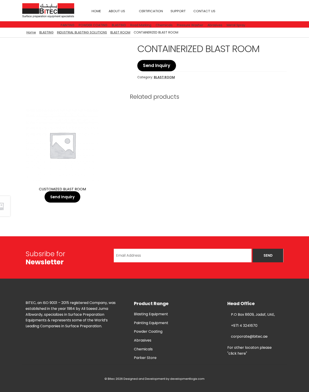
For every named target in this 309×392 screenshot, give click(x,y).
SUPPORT (178, 11)
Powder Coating (148, 331)
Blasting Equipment (151, 314)
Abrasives (142, 340)
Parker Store (145, 357)
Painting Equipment (151, 322)
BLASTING (46, 32)
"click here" (237, 353)
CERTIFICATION (151, 11)
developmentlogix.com (187, 379)
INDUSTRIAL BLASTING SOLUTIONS (82, 32)
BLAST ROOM (120, 32)
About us (117, 11)
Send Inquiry (156, 65)
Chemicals (143, 349)
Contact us (204, 11)
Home (96, 11)
